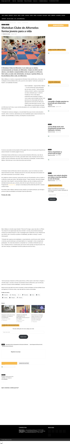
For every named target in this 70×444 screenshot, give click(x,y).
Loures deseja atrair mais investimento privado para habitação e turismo (56, 128)
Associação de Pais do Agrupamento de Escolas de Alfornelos (17, 344)
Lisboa (19, 15)
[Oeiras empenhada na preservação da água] (58, 142)
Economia (58, 15)
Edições (49, 124)
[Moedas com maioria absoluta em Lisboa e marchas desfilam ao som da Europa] (58, 166)
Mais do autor (24, 363)
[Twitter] (65, 3)
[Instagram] (59, 3)
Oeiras (31, 15)
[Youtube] (68, 3)
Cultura (63, 15)
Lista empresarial (21, 18)
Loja (15, 18)
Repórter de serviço (15, 351)
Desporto (4, 18)
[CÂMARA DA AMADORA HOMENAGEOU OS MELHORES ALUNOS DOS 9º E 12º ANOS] (23, 309)
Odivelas (27, 15)
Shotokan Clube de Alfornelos (7, 346)
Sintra (34, 15)
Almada (6, 15)
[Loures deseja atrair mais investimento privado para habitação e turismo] (58, 117)
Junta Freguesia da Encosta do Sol (36, 344)
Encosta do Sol (11, 184)
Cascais (15, 15)
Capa (3, 15)
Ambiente (53, 15)
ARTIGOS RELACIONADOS (9, 363)
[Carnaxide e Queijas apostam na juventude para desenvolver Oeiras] (58, 92)
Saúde (49, 15)
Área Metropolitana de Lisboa (10, 22)
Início (2, 22)
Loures (22, 15)
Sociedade (39, 15)
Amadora (11, 15)
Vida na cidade (10, 18)
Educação (45, 15)
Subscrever (23, 336)
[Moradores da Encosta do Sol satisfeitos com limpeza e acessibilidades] (8, 309)
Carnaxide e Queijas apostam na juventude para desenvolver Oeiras (58, 103)
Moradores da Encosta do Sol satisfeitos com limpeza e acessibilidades (8, 316)
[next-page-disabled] (4, 382)
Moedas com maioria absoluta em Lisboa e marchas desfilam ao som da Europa (57, 177)
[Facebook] (56, 3)
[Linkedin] (61, 3)
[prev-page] (2, 382)
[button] (68, 15)
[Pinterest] (63, 3)
